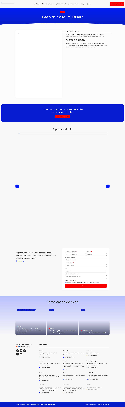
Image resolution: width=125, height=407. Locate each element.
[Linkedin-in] (21, 350)
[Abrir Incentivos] (39, 4)
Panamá (20, 326)
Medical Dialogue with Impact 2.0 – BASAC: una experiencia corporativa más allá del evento (30, 331)
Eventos (33, 309)
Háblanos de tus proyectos (72, 273)
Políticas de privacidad (71, 280)
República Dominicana (87, 330)
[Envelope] (21, 354)
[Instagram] (17, 350)
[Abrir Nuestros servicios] (53, 4)
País (66, 268)
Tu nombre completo (70, 251)
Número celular (69, 262)
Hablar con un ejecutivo (117, 3)
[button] (17, 186)
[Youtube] (24, 350)
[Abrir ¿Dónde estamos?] (78, 4)
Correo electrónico (70, 257)
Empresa (88, 251)
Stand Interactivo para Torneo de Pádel (93, 333)
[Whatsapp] (17, 354)
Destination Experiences (24, 309)
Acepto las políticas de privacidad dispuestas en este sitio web (82, 282)
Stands (83, 309)
